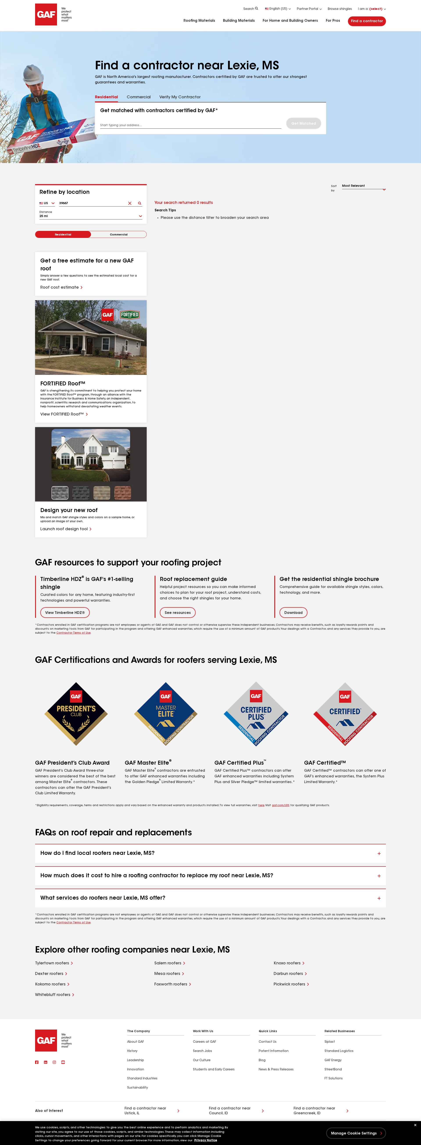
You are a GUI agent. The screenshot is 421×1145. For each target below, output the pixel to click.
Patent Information (274, 1051)
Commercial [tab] (139, 97)
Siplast (330, 1042)
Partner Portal (307, 9)
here (261, 805)
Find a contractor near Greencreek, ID (314, 1111)
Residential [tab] (106, 97)
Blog (262, 1060)
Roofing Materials (199, 21)
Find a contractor (367, 21)
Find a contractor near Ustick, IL (145, 1111)
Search (248, 9)
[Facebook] (37, 1062)
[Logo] (53, 25)
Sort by (334, 188)
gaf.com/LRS (280, 805)
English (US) (278, 9)
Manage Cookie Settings (354, 1133)
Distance (45, 212)
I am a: (370, 9)
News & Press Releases (276, 1069)
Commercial (119, 235)
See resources (178, 613)
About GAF (135, 1042)
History (132, 1051)
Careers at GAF (204, 1042)
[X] (45, 1062)
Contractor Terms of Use (73, 633)
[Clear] (129, 202)
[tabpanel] (210, 118)
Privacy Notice (205, 1140)
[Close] (415, 1125)
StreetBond (333, 1069)
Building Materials (239, 21)
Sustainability (137, 1087)
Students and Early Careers (214, 1069)
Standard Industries (142, 1078)
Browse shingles (340, 9)
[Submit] (139, 202)
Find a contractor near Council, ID (230, 1111)
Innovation (135, 1069)
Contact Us (268, 1042)
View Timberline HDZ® (65, 613)
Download (293, 613)
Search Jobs (202, 1051)
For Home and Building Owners (290, 21)
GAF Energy (333, 1060)
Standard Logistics (339, 1051)
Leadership (135, 1060)
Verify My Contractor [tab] (180, 97)
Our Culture (201, 1060)
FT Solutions (334, 1078)
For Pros (333, 21)
